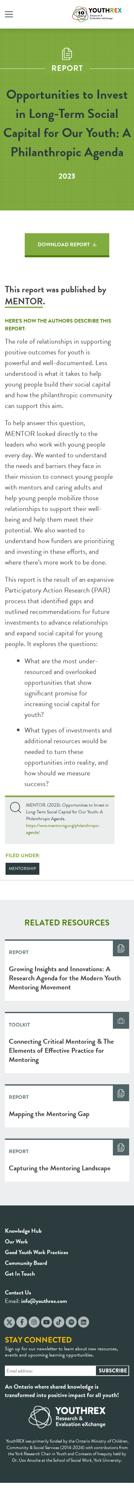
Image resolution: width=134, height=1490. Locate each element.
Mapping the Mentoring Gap (49, 1113)
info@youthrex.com (44, 1300)
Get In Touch (20, 1273)
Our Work (16, 1241)
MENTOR (24, 301)
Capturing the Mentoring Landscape (60, 1168)
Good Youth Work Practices (36, 1252)
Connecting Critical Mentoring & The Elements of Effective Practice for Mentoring (61, 1050)
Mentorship (22, 868)
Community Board (26, 1262)
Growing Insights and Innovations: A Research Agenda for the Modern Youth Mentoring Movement (65, 977)
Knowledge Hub (23, 1230)
